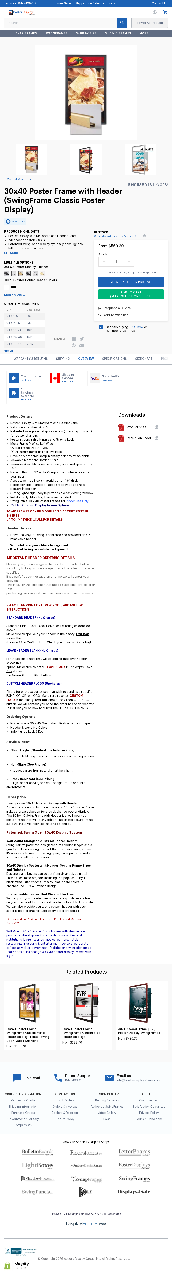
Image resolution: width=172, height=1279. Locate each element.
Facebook (137, 1255)
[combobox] (65, 23)
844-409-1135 (28, 3)
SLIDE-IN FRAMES (118, 33)
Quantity (102, 254)
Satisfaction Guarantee (149, 1106)
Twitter (146, 1255)
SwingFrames (56, 33)
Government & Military (23, 1119)
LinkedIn (165, 1255)
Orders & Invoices (65, 1106)
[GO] (122, 23)
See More (11, 253)
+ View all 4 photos (17, 179)
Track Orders (65, 1100)
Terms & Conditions (149, 1119)
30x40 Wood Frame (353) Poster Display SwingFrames (139, 1031)
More (143, 33)
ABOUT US (148, 1094)
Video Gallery (107, 1112)
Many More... (14, 294)
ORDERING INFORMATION (23, 1094)
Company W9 (23, 1125)
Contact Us (160, 3)
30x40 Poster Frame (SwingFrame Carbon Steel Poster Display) (81, 1033)
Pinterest (156, 1255)
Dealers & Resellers (65, 1112)
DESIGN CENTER (107, 1094)
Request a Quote (23, 1100)
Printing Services (107, 1100)
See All (10, 351)
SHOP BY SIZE (86, 33)
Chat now (136, 327)
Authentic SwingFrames (107, 1106)
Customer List (149, 1100)
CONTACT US (65, 1094)
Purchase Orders (23, 1112)
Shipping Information (23, 1106)
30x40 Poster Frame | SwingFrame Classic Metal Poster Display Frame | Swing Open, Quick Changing (27, 1034)
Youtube (165, 1262)
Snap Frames (26, 33)
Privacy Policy (149, 1112)
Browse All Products (150, 23)
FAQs (107, 1119)
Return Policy (65, 1119)
